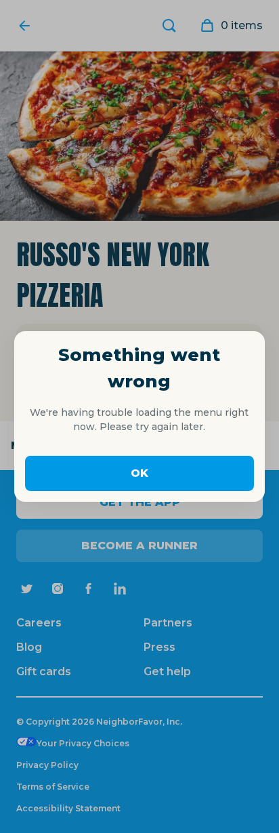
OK (139, 473)
